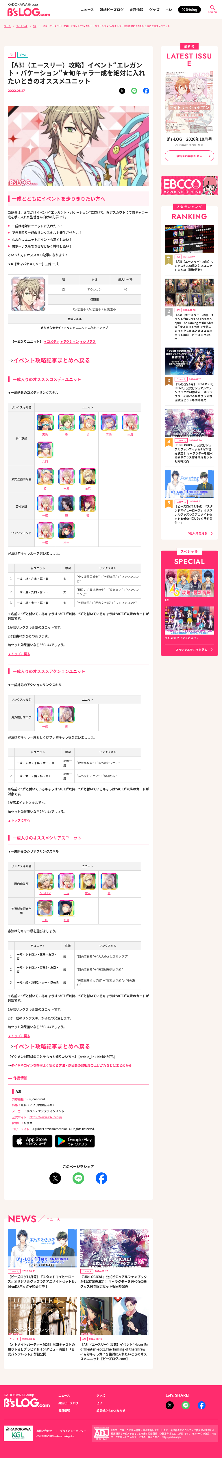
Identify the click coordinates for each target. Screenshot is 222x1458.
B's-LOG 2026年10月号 (189, 139)
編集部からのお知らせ (111, 1410)
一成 (130, 434)
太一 (66, 542)
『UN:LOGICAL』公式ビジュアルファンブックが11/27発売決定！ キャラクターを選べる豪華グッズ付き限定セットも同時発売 (113, 1281)
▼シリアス (88, 341)
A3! (34, 26)
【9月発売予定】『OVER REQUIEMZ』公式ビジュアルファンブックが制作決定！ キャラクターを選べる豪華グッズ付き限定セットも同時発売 (194, 392)
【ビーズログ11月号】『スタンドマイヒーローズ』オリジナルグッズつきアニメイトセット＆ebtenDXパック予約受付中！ (42, 1281)
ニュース (87, 9)
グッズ (154, 9)
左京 (88, 488)
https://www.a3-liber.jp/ (45, 1117)
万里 (66, 920)
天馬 (45, 434)
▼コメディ (51, 341)
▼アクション (69, 341)
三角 (109, 434)
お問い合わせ (44, 1431)
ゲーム (22, 54)
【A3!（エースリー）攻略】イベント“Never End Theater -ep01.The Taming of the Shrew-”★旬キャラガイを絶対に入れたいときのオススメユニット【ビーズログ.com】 (114, 1351)
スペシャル (21, 26)
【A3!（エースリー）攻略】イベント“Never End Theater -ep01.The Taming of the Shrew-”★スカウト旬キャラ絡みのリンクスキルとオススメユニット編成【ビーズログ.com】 (194, 327)
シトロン (45, 893)
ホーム (7, 26)
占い (168, 9)
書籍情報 (136, 9)
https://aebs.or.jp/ (171, 1437)
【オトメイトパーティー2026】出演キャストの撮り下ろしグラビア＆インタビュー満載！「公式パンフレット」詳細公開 (41, 1349)
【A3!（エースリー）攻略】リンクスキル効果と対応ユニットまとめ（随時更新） (194, 266)
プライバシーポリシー (73, 1431)
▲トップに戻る (19, 653)
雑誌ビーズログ (112, 9)
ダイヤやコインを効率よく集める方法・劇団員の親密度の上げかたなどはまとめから (71, 1065)
